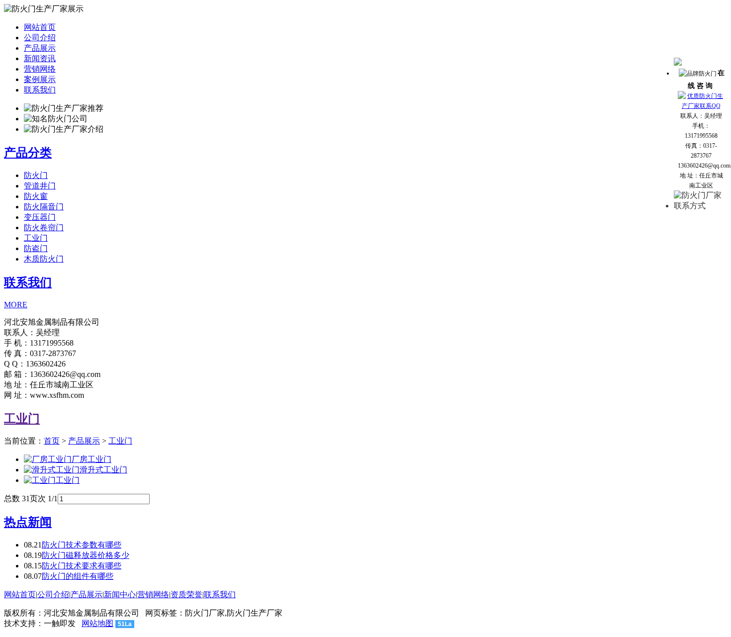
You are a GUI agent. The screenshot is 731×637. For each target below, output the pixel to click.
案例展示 (40, 79)
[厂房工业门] (48, 459)
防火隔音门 (44, 206)
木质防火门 (44, 259)
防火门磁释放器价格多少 (85, 555)
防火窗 (36, 196)
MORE (15, 304)
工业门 (36, 238)
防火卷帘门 (44, 227)
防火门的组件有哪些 (77, 576)
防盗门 (36, 248)
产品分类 (28, 152)
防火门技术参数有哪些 (81, 545)
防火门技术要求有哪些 (81, 565)
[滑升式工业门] (52, 469)
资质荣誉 (186, 594)
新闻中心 (120, 594)
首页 (52, 441)
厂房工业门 (91, 459)
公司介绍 (40, 37)
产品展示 (40, 48)
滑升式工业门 (103, 469)
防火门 (36, 175)
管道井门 (40, 186)
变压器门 (40, 217)
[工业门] (40, 480)
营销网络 (40, 69)
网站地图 (97, 623)
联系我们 (40, 90)
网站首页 (40, 27)
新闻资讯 (40, 58)
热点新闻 (28, 522)
